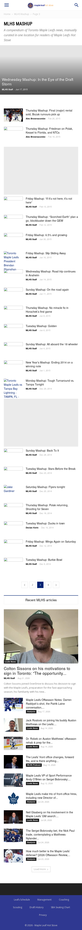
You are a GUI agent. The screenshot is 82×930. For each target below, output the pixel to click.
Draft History (36, 907)
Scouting (17, 907)
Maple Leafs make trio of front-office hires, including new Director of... (51, 796)
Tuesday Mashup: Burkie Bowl (44, 560)
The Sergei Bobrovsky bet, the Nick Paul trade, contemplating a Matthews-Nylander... (50, 834)
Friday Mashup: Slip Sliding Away (46, 253)
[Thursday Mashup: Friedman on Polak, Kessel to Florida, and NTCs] (13, 133)
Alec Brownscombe (35, 118)
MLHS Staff (7, 89)
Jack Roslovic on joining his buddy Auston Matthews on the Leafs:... (51, 722)
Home (7, 14)
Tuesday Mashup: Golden (41, 326)
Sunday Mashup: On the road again (47, 289)
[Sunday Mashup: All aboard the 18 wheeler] (13, 348)
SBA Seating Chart (60, 907)
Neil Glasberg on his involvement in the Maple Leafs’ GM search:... (49, 814)
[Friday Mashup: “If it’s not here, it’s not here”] (13, 203)
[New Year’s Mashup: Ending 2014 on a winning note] (13, 367)
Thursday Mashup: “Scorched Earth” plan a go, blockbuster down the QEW (52, 218)
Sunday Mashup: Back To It (42, 450)
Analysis (31, 711)
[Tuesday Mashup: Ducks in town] (13, 528)
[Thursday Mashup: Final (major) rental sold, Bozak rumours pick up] (13, 115)
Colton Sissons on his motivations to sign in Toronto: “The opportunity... (37, 670)
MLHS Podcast (34, 765)
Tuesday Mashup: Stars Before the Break (51, 469)
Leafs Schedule (22, 899)
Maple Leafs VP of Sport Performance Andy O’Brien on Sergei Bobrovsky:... (49, 777)
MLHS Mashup (21, 14)
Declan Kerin (32, 527)
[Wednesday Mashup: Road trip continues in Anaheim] (13, 276)
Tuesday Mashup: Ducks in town (45, 523)
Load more (40, 869)
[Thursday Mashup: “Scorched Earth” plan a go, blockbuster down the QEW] (13, 221)
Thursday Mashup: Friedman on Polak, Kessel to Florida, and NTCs (49, 130)
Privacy (43, 915)
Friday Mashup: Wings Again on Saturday (51, 541)
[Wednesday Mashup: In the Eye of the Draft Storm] (41, 70)
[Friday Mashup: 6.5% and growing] (13, 239)
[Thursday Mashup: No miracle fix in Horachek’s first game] (13, 312)
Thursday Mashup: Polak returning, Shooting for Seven (47, 507)
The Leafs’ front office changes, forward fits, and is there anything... (50, 759)
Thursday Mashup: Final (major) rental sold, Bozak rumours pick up (49, 112)
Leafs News (10, 662)
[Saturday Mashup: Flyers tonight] (13, 491)
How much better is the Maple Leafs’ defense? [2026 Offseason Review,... (48, 853)
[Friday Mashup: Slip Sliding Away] (13, 261)
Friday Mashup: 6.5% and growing (46, 235)
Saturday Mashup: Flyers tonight (45, 487)
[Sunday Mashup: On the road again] (13, 294)
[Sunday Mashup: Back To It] (13, 455)
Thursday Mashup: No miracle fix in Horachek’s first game (47, 309)
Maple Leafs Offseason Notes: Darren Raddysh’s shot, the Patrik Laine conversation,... (49, 703)
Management (44, 899)
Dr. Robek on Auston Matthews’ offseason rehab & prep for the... (51, 740)
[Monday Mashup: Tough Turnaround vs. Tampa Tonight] (13, 391)
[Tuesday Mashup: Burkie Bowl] (13, 564)
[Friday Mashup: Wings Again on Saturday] (13, 546)
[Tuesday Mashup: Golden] (13, 330)
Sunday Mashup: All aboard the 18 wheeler (52, 344)
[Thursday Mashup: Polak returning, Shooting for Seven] (13, 509)
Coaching (64, 899)
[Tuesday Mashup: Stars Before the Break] (13, 473)
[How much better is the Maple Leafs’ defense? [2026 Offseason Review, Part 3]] (13, 856)
